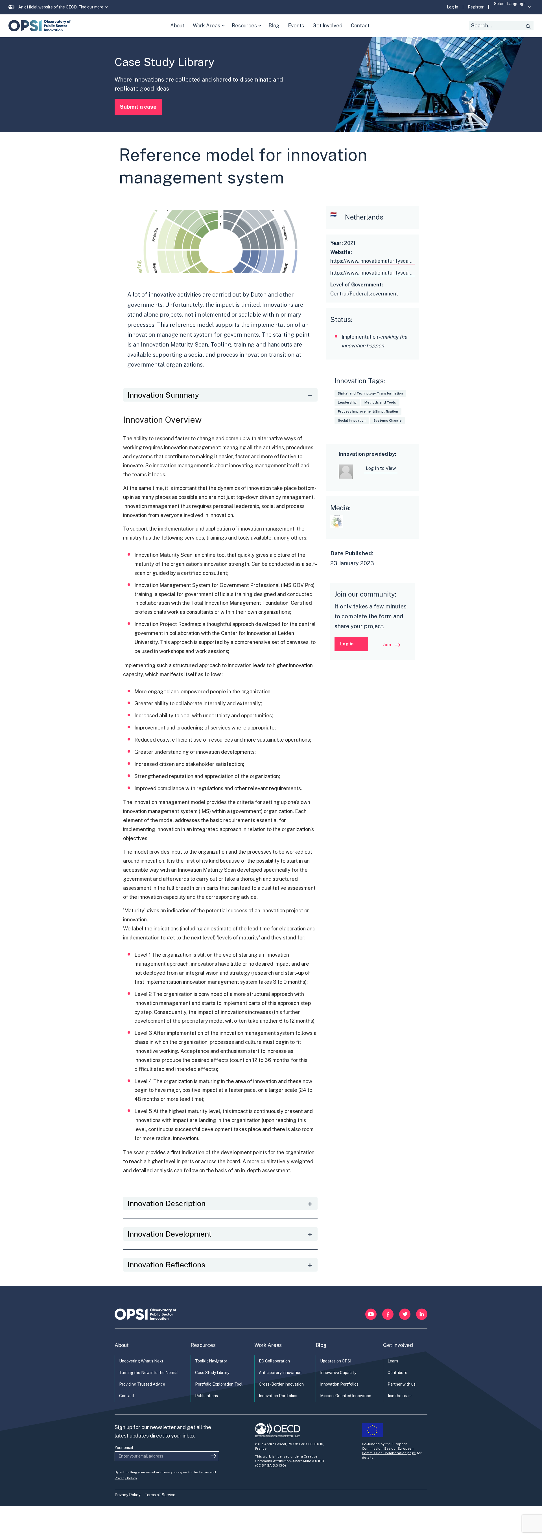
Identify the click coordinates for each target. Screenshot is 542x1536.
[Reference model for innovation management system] (220, 271)
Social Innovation (352, 420)
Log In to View (381, 468)
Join (387, 644)
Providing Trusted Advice (142, 1384)
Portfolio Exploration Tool (218, 1384)
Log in (346, 644)
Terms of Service (160, 1495)
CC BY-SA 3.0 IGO (270, 1465)
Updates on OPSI (335, 1361)
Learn (393, 1361)
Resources (248, 30)
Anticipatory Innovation (280, 1372)
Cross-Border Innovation (281, 1384)
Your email (124, 1447)
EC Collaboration (274, 1361)
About (122, 1345)
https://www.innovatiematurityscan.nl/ (374, 261)
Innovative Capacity (338, 1372)
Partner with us (402, 1384)
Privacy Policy (126, 1478)
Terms (204, 1472)
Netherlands (364, 217)
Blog (321, 1345)
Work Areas (210, 30)
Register (476, 7)
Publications (206, 1395)
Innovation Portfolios (278, 1395)
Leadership (347, 402)
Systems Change (387, 420)
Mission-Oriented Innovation (345, 1395)
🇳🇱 (333, 214)
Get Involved (398, 1345)
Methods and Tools (380, 402)
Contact (126, 1395)
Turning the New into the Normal (149, 1372)
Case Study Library (212, 1372)
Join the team (400, 1395)
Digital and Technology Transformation (370, 393)
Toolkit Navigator (211, 1361)
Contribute (397, 1372)
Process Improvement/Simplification (368, 411)
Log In (452, 7)
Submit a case (138, 107)
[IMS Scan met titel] (338, 530)
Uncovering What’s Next (141, 1361)
